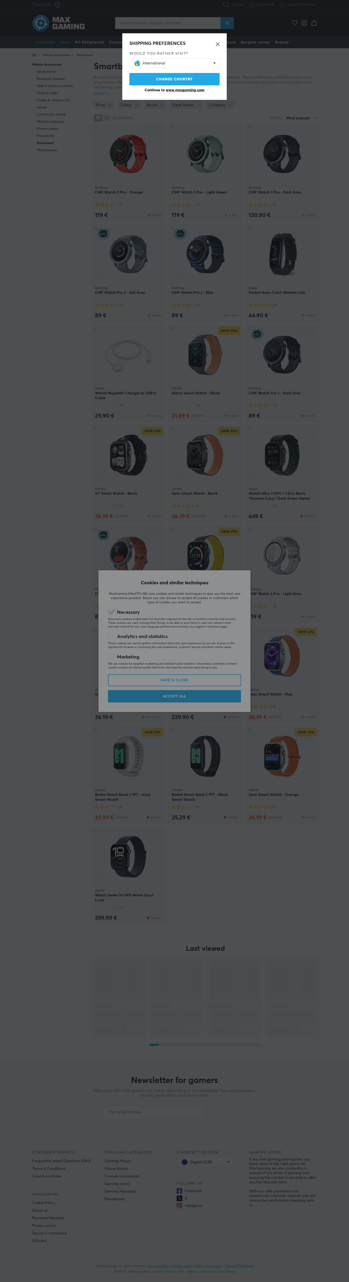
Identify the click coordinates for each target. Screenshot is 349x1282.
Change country (174, 79)
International (154, 63)
